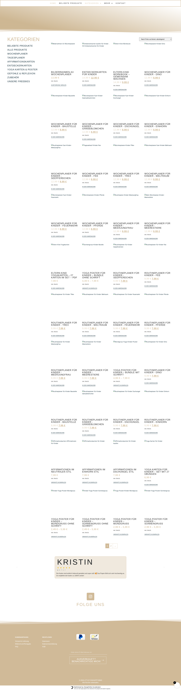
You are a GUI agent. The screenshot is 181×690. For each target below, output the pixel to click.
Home (53, 3)
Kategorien (92, 3)
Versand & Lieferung (22, 641)
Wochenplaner (17, 53)
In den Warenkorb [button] (88, 85)
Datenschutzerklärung (49, 644)
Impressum (46, 641)
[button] (17, 567)
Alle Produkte (17, 49)
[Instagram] (90, 596)
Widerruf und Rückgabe (23, 644)
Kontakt (121, 3)
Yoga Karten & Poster (22, 69)
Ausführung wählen (58, 85)
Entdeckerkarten (19, 65)
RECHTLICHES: (47, 637)
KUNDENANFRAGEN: (22, 637)
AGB (43, 646)
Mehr (107, 3)
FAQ (16, 646)
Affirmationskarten (21, 61)
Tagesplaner (16, 57)
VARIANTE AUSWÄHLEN (89, 288)
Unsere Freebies (18, 81)
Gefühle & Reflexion (21, 73)
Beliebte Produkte (70, 3)
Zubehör (13, 77)
